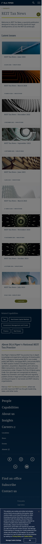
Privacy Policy (17, 536)
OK (30, 540)
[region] (21, 526)
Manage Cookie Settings (13, 540)
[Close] (39, 511)
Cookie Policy (28, 536)
